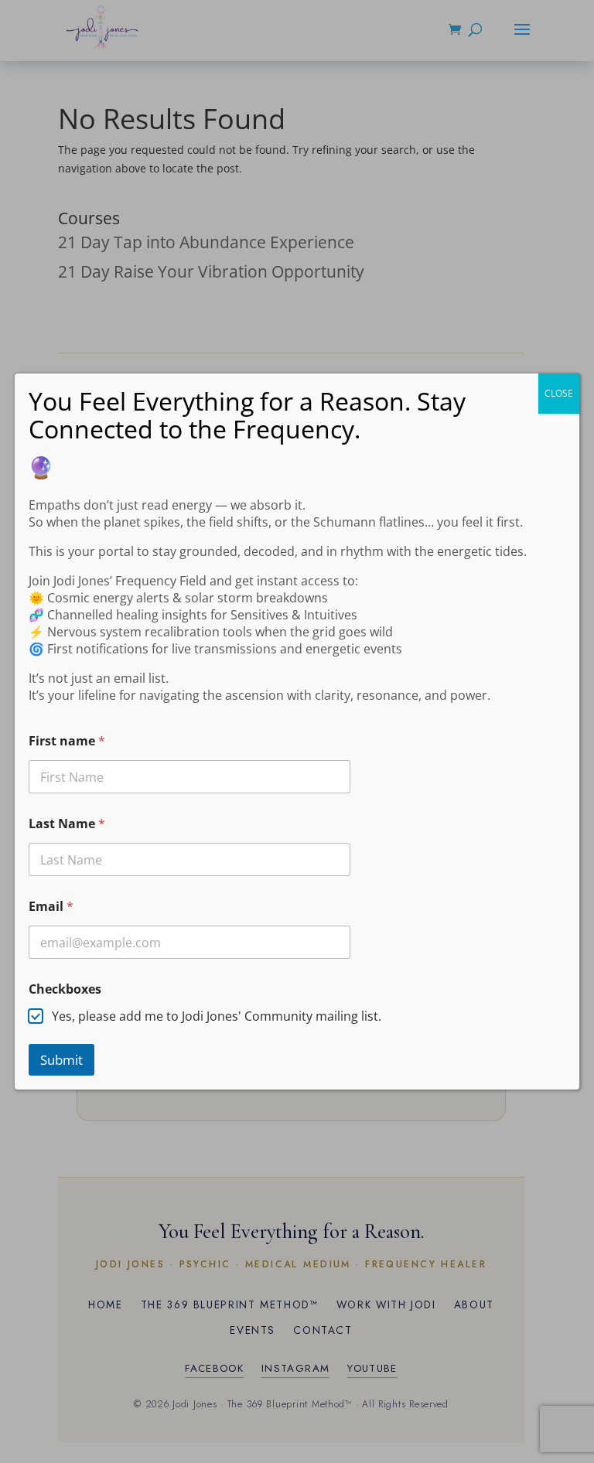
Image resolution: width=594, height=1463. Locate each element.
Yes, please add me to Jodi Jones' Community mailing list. (216, 1016)
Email (51, 906)
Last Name (67, 824)
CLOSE (558, 393)
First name (67, 741)
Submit (61, 1060)
